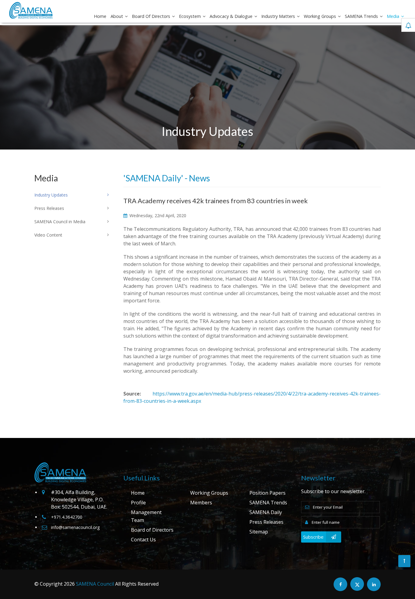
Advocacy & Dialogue (232, 16)
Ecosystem (190, 16)
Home (100, 16)
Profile (138, 502)
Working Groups (320, 16)
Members (201, 502)
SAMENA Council (95, 583)
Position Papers (267, 493)
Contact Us (143, 539)
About (117, 16)
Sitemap (258, 531)
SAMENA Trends (362, 16)
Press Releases (266, 522)
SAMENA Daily (265, 512)
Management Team (146, 516)
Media (393, 16)
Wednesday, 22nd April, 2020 (157, 215)
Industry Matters (278, 16)
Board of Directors (151, 16)
